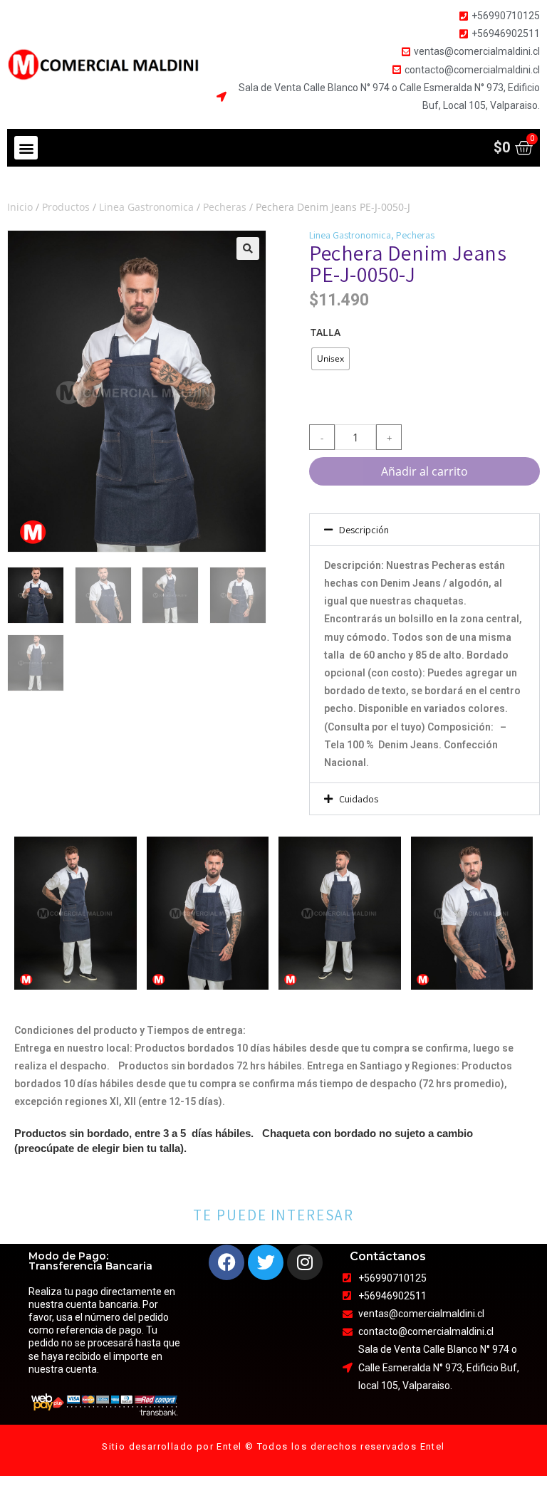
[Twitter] (265, 1262)
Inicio (20, 207)
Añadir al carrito (424, 471)
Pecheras (224, 207)
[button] (26, 147)
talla (325, 332)
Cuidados (358, 798)
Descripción (364, 529)
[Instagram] (305, 1262)
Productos (66, 207)
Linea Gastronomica (146, 207)
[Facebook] (226, 1262)
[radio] (330, 359)
